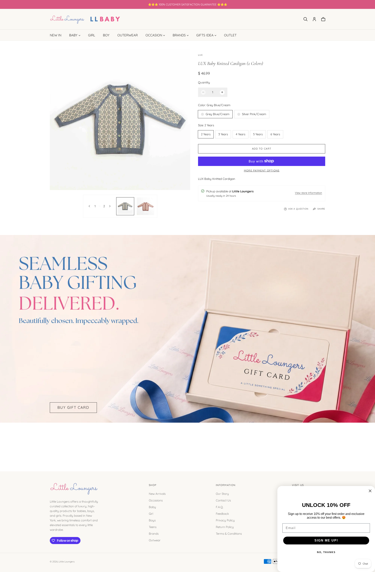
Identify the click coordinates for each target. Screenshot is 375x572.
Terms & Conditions (229, 533)
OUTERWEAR (127, 35)
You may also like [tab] (187, 442)
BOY (106, 35)
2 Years (206, 134)
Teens (152, 527)
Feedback (222, 513)
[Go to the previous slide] (89, 206)
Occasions (156, 500)
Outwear (155, 540)
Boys (152, 520)
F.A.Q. (219, 507)
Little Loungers (67, 561)
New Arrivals (157, 493)
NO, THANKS (326, 552)
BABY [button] (73, 35)
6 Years (275, 134)
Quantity (204, 82)
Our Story (222, 493)
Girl (151, 513)
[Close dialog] (370, 491)
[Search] (305, 19)
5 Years (258, 134)
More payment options (261, 170)
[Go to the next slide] (110, 206)
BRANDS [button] (179, 35)
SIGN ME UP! (326, 540)
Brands (154, 533)
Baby (152, 507)
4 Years (240, 134)
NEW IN (55, 35)
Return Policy (225, 527)
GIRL (91, 35)
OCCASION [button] (154, 35)
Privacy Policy (225, 520)
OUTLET (230, 35)
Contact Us (223, 500)
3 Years (223, 134)
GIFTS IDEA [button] (204, 35)
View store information (308, 193)
